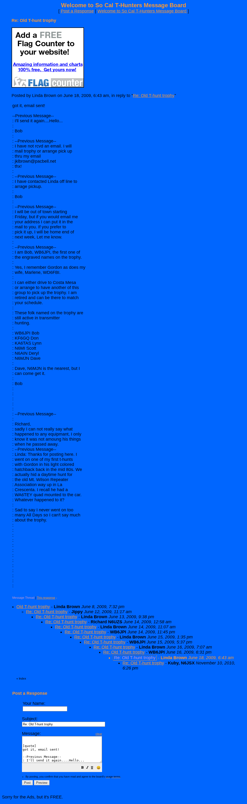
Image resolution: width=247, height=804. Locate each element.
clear (99, 734)
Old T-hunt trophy (33, 606)
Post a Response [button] (77, 11)
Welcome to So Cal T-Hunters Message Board (142, 11)
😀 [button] (98, 768)
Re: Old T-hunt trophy (153, 95)
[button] (82, 767)
